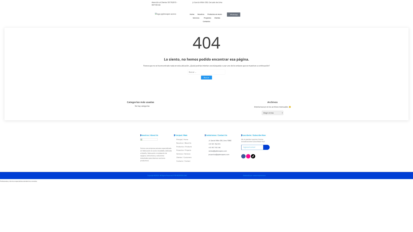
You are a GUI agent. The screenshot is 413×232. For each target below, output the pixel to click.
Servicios (196, 18)
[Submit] (266, 147)
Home (192, 14)
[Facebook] (247, 2)
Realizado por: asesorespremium (254, 175)
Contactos (206, 21)
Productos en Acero (214, 14)
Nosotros (200, 14)
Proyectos (207, 18)
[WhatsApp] (247, 7)
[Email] (247, 10)
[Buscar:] (206, 72)
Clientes (217, 18)
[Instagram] (247, 5)
